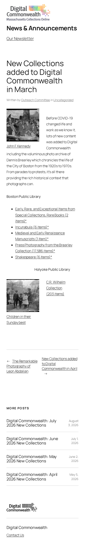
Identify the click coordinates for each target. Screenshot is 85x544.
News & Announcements (42, 28)
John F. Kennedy (19, 146)
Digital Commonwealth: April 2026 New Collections (32, 476)
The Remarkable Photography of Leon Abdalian (22, 366)
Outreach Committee (35, 100)
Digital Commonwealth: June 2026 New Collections (32, 440)
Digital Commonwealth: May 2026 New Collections (32, 458)
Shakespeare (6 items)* (33, 257)
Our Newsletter (20, 38)
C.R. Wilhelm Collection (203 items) (55, 288)
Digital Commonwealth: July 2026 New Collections (31, 422)
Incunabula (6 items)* (32, 227)
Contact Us (15, 535)
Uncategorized (63, 100)
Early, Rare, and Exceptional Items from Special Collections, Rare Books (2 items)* (45, 215)
